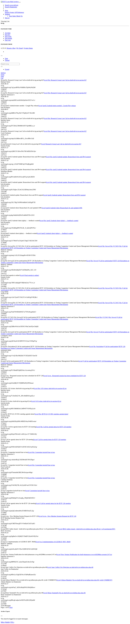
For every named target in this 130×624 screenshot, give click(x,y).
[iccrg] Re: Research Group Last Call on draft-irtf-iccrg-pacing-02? (65, 80)
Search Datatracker (11, 7)
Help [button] (6, 10)
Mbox (3, 622)
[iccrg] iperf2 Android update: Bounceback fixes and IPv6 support (64, 195)
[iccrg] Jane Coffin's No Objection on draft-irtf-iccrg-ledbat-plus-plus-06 (70, 567)
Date (6, 58)
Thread (7, 60)
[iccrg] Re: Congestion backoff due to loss (41, 452)
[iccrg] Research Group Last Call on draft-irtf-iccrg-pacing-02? (61, 144)
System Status (28, 48)
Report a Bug (11, 48)
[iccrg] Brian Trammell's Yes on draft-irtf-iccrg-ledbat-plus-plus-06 (64, 593)
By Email (20, 48)
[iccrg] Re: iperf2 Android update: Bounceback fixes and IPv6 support (68, 157)
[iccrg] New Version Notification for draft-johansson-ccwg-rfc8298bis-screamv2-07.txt (84, 554)
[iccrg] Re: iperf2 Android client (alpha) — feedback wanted (59, 220)
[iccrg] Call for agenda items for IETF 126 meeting (49, 439)
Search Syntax (9, 12)
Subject (3, 73)
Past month (8, 38)
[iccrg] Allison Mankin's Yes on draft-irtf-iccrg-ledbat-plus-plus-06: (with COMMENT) (84, 580)
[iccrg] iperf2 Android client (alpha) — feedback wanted (55, 233)
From (2, 75)
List (2, 78)
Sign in (7, 18)
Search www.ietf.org (11, 5)
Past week (8, 36)
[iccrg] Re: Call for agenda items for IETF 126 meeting (53, 427)
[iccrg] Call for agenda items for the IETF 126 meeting (53, 503)
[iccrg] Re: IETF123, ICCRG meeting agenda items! (51, 414)
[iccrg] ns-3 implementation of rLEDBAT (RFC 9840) (53, 542)
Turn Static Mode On (16, 16)
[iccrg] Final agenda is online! (29, 275)
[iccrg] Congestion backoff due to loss (37, 491)
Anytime (7, 33)
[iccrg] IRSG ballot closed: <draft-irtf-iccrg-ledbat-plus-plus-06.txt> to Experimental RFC (86, 529)
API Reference (19, 12)
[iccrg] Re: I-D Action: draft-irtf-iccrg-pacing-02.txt (50, 388)
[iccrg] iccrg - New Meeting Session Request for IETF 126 (57, 516)
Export (7, 69)
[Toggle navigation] (20, 2)
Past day (7, 35)
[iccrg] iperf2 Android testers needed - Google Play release (57, 106)
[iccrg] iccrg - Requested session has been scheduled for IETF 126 (64, 376)
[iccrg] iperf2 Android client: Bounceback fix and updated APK (62, 208)
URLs (12, 622)
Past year (8, 40)
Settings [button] (7, 14)
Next (10, 607)
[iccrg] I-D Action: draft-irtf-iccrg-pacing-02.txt (46, 401)
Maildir (7, 622)
